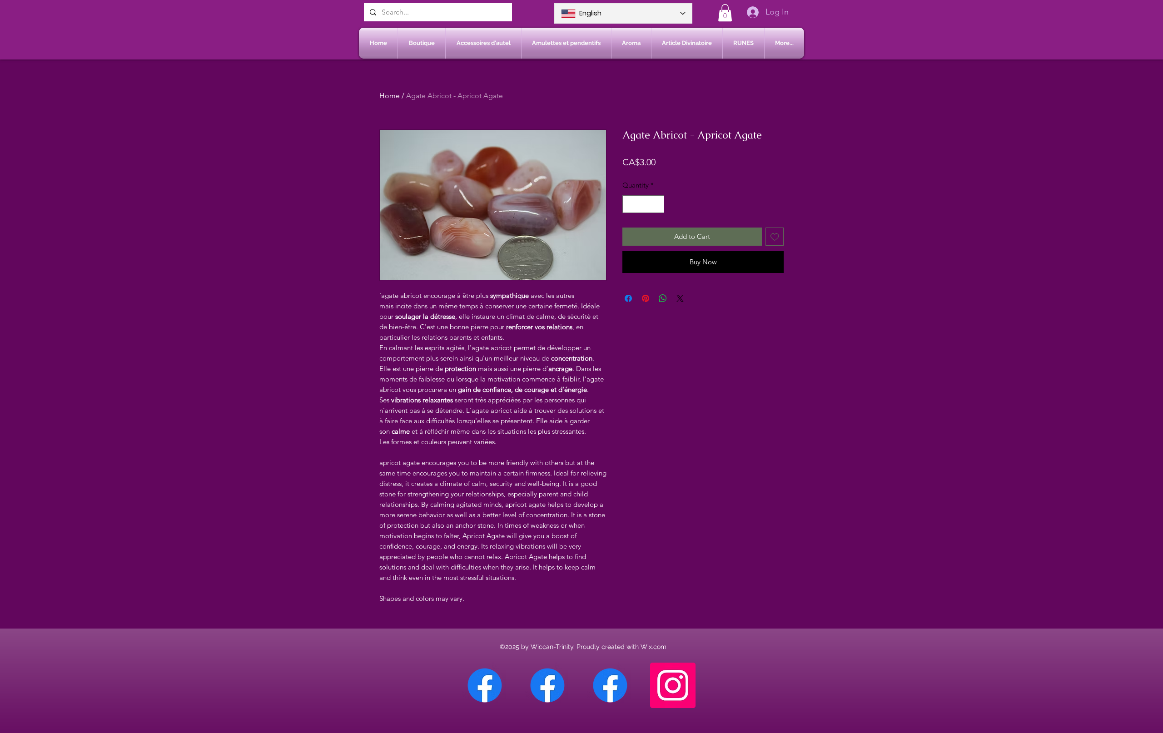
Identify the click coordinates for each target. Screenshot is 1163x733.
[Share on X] (680, 298)
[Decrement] (630, 204)
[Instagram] (673, 685)
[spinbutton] (643, 204)
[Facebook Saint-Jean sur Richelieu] (610, 685)
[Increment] (657, 204)
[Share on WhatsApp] (662, 298)
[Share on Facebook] (628, 298)
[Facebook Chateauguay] (484, 685)
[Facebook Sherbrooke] (547, 685)
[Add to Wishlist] (774, 237)
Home (389, 95)
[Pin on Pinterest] (645, 298)
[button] (725, 12)
